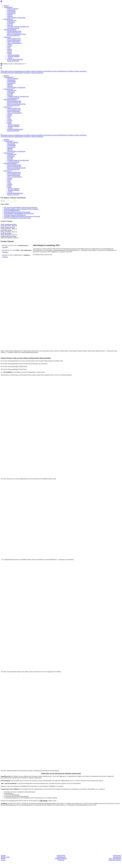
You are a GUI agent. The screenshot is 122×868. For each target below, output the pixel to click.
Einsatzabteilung (61, 855)
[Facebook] (1, 65)
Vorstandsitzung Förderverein (8, 236)
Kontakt (3, 858)
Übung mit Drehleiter (6, 233)
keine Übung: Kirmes (6, 230)
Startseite (3, 855)
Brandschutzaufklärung (61, 858)
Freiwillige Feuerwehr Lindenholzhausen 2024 (52, 866)
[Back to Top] (1, 1)
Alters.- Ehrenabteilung (115, 858)
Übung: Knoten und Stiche (8, 227)
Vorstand (3, 860)
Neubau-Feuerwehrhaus (114, 860)
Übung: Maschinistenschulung (9, 224)
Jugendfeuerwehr (61, 857)
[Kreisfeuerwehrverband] (1, 68)
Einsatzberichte (117, 857)
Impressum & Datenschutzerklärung (74, 866)
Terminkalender (117, 855)
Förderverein (61, 860)
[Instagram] (1, 66)
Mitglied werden (5, 857)
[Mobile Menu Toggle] (1, 3)
